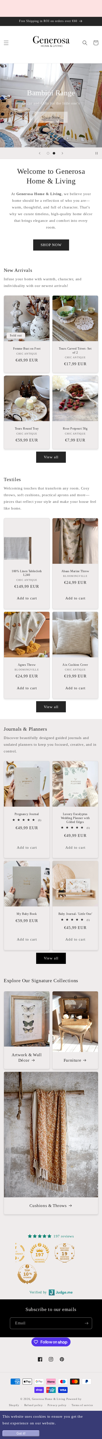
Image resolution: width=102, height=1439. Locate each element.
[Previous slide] (39, 153)
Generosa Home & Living (48, 1398)
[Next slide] (62, 153)
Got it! (21, 1433)
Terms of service (82, 1405)
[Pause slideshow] (96, 153)
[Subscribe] (86, 1323)
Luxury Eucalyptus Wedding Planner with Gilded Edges (75, 817)
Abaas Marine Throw (75, 571)
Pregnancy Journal (27, 814)
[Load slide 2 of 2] (54, 153)
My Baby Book (27, 914)
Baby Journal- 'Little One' (75, 914)
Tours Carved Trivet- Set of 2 (75, 350)
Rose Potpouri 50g (75, 428)
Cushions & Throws (48, 1205)
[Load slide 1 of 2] (48, 153)
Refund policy (33, 1405)
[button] (6, 42)
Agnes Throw (27, 665)
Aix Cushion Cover (75, 665)
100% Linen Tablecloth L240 (27, 573)
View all (51, 457)
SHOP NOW (51, 245)
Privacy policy (57, 1405)
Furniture (72, 1060)
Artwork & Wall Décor (27, 1058)
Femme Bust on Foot (27, 348)
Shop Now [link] (51, 117)
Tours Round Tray (27, 428)
